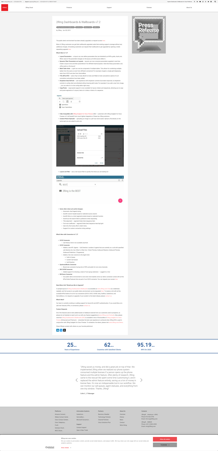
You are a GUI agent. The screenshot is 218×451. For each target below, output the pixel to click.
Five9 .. (57, 425)
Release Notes (88, 27)
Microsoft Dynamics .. (83, 420)
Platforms (58, 411)
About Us (189, 7)
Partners (149, 7)
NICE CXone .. (59, 430)
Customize (164, 444)
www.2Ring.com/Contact (106, 315)
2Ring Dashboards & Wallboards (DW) (73, 317)
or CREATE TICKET (52, 1)
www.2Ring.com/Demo (116, 322)
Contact (122, 422)
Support (109, 7)
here (103, 40)
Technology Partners (104, 417)
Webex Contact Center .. (62, 417)
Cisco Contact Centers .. (62, 420)
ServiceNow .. (81, 417)
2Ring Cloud (29, 7)
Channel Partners (103, 420)
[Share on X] (61, 330)
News (121, 420)
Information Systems (83, 411)
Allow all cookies (165, 439)
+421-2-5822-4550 (151, 424)
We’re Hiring (123, 425)
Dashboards (79, 27)
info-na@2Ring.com (151, 419)
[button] (76, 380)
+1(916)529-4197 (44, 1)
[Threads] (205, 1)
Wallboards (96, 27)
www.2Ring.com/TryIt (103, 289)
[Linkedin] (197, 1)
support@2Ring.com (34, 1)
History (122, 417)
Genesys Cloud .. (60, 428)
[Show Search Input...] (215, 1)
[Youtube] (200, 1)
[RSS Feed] (211, 1)
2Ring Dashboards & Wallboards (65, 27)
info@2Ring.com (151, 426)
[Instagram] (202, 1)
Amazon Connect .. (60, 414)
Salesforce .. (80, 414)
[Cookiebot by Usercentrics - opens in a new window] (49, 447)
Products (69, 7)
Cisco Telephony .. (60, 422)
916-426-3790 (150, 417)
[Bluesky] (208, 1)
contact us (108, 296)
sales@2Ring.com (8, 1)
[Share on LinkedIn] (57, 330)
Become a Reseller (103, 414)
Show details (65, 447)
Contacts (144, 411)
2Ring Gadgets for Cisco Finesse (83, 114)
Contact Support (81, 427)
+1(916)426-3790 (17, 1)
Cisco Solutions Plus (104, 422)
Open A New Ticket (82, 430)
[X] (194, 1)
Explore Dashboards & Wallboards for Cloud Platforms (179, 1)
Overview (122, 414)
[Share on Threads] (64, 330)
